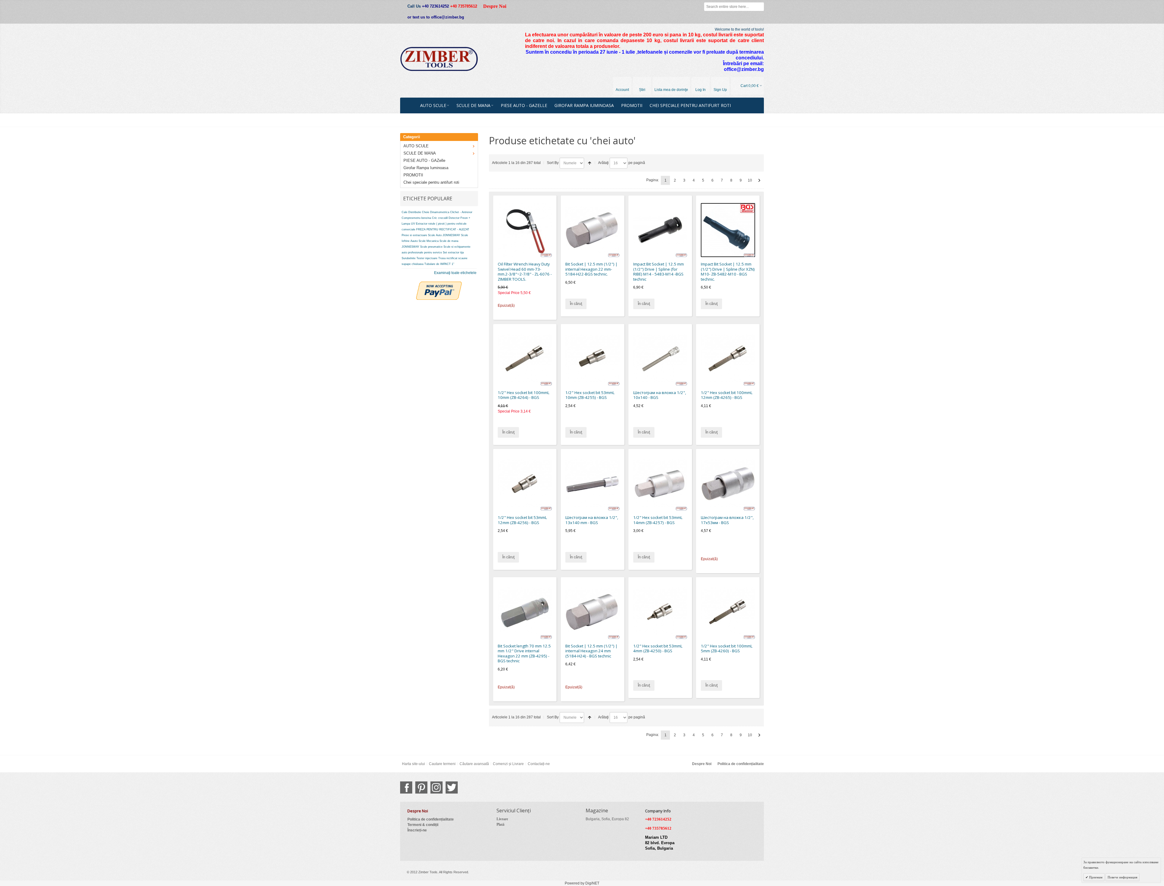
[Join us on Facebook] (406, 787)
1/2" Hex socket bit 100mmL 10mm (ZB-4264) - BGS (523, 395)
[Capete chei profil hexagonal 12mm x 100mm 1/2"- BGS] (728, 358)
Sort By (553, 163)
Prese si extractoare (414, 235)
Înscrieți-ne (417, 830)
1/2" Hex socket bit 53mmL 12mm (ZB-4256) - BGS (522, 520)
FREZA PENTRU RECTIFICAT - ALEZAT (442, 229)
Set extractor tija (453, 252)
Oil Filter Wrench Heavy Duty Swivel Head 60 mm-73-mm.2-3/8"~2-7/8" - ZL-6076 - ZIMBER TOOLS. (525, 271)
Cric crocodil (440, 217)
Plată (500, 824)
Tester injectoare (426, 258)
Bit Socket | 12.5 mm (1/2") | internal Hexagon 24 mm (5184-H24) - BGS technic (591, 651)
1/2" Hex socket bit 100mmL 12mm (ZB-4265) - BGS (726, 395)
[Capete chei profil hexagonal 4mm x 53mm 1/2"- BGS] (660, 612)
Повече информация (1122, 877)
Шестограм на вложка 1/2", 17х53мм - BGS (727, 520)
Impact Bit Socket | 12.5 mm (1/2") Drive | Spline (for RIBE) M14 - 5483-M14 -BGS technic (658, 271)
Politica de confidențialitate (740, 764)
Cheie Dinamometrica (435, 212)
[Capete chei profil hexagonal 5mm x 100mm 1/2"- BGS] (728, 612)
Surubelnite (409, 258)
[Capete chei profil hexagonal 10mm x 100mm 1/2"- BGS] (525, 358)
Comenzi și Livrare (508, 764)
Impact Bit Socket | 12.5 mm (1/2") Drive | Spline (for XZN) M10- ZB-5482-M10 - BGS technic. (728, 271)
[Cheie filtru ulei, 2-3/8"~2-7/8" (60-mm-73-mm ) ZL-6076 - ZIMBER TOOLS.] (525, 230)
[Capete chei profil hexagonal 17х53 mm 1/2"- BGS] (728, 483)
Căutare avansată (474, 764)
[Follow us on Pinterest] (421, 787)
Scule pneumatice (431, 246)
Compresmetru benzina (416, 217)
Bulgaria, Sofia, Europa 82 (607, 819)
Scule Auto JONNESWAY (444, 235)
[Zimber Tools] (439, 59)
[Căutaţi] (759, 6)
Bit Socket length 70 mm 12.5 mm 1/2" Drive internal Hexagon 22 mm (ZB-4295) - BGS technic (524, 653)
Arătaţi (603, 163)
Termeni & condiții (422, 825)
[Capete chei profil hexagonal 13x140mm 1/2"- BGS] (592, 483)
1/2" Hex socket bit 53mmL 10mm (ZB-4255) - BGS (589, 395)
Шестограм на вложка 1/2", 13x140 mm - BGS (591, 520)
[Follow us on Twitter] (452, 787)
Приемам (1095, 877)
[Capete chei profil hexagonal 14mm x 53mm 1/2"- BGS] (660, 483)
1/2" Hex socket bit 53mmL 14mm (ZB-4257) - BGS (657, 520)
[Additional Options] (439, 284)
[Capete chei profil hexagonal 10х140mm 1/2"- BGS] (660, 358)
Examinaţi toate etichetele (455, 273)
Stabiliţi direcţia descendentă (589, 163)
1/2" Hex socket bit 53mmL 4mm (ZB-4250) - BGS (657, 648)
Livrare (502, 819)
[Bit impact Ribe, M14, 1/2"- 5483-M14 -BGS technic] (660, 230)
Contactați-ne (539, 764)
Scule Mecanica (429, 240)
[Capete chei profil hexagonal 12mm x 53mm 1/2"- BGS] (525, 483)
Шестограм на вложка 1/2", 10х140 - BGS (659, 395)
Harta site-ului (413, 764)
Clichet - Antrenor (461, 212)
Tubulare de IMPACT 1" (439, 264)
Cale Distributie (411, 212)
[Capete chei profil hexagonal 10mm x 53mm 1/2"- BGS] (592, 358)
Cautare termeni (442, 764)
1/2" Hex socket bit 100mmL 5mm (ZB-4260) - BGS (726, 648)
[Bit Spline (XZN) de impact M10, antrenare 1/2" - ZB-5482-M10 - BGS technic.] (728, 230)
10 (750, 180)
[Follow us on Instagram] (436, 787)
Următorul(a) (759, 180)
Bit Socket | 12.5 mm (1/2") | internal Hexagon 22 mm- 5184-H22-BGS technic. (591, 269)
